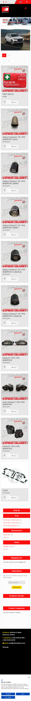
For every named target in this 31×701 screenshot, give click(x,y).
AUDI (5, 537)
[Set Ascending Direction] (4, 61)
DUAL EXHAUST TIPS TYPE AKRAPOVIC (14, 403)
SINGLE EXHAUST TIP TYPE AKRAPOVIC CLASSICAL (14, 270)
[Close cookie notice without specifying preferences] (29, 677)
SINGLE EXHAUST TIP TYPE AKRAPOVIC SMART (14, 182)
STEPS (5, 490)
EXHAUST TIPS (8, 546)
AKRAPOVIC (7, 535)
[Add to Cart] (6, 101)
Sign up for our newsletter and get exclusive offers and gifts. (15, 576)
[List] (9, 55)
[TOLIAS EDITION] (5, 9)
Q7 (4, 549)
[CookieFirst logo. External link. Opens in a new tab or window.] (2, 680)
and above (10, 525)
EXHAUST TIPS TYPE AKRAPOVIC (11, 359)
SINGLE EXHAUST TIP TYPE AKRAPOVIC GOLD (14, 138)
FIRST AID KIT (8, 94)
